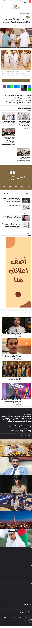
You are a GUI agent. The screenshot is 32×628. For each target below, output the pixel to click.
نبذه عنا (30, 619)
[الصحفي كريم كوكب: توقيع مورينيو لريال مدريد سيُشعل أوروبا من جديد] (16, 466)
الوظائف (30, 622)
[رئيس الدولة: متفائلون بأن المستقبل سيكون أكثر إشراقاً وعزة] (16, 448)
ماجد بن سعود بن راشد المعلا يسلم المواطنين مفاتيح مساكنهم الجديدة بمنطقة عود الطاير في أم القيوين (24, 124)
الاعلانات (30, 624)
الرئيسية (28, 13)
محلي (20, 13)
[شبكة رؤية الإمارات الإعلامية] (16, 6)
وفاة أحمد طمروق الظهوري (14, 205)
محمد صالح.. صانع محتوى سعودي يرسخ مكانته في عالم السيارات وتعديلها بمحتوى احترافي (12, 356)
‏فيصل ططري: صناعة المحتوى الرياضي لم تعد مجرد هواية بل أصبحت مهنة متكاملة (11, 217)
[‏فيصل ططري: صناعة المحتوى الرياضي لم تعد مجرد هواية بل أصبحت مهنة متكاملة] (26, 218)
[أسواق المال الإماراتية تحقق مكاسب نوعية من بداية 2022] (16, 574)
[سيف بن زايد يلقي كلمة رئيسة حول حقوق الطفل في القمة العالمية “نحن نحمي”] (16, 556)
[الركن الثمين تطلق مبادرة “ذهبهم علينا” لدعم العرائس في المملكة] (16, 369)
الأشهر (26, 193)
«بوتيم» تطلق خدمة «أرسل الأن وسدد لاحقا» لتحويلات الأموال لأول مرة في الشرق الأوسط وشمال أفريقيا (12, 199)
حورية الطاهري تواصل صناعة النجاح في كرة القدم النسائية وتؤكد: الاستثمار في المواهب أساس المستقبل (11, 401)
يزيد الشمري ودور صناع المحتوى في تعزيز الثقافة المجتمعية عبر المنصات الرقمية (12, 334)
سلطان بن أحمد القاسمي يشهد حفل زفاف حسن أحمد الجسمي (8, 122)
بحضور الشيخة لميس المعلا (23, 212)
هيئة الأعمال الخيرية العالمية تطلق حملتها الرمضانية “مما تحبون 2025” (23, 158)
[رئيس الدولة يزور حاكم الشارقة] (16, 592)
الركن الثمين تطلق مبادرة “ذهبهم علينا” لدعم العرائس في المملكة (12, 379)
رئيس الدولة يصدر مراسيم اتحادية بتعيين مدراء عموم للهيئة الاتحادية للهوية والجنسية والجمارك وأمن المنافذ (11, 224)
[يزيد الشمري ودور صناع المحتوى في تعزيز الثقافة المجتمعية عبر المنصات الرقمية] (16, 325)
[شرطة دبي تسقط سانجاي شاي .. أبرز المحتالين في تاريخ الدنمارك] (16, 484)
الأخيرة (16, 193)
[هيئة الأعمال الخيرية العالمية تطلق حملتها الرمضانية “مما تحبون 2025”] (23, 152)
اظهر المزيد (16, 80)
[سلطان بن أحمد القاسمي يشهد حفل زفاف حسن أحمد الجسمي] (8, 116)
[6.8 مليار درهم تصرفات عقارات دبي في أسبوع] (16, 520)
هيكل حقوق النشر (28, 621)
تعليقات (6, 193)
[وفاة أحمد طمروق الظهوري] (26, 207)
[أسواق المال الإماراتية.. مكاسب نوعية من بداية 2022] (16, 502)
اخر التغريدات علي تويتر (25, 612)
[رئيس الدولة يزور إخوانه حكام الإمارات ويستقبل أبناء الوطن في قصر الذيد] (16, 538)
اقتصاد (24, 13)
